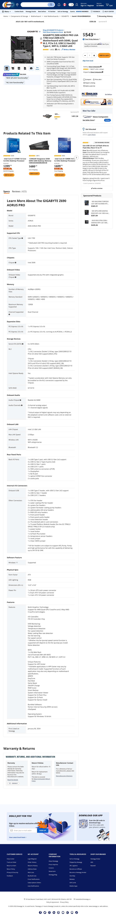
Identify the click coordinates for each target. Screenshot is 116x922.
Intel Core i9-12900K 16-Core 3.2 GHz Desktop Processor (65, 160)
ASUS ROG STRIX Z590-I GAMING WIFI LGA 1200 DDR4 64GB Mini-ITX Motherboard (99, 221)
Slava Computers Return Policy (41, 780)
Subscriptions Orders (34, 883)
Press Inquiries (53, 864)
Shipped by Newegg (76, 862)
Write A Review (97, 188)
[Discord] (72, 912)
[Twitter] (45, 912)
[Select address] (17, 4)
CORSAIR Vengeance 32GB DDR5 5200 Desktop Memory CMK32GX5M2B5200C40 (40, 161)
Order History (32, 862)
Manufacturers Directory (64, 776)
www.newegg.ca (94, 906)
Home (5, 16)
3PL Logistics (74, 866)
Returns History (32, 866)
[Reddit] (41, 43)
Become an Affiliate (76, 869)
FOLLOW (107, 120)
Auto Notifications (33, 886)
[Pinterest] (58, 912)
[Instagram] (49, 912)
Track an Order (11, 862)
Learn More (91, 135)
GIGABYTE (65, 16)
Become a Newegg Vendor (78, 872)
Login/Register (32, 859)
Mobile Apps (73, 886)
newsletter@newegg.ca (83, 899)
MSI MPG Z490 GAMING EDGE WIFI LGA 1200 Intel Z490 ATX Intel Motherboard (100, 212)
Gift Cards (73, 883)
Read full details (12, 780)
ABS (92, 862)
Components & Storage (19, 16)
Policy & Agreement (52, 902)
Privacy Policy (64, 902)
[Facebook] (40, 912)
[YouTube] (63, 912)
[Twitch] (67, 912)
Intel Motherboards (51, 16)
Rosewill (93, 866)
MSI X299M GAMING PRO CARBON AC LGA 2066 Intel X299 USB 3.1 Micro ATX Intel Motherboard (57, 114)
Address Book (32, 869)
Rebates (72, 879)
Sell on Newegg (74, 859)
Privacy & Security (12, 872)
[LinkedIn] (54, 912)
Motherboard (36, 16)
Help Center (10, 859)
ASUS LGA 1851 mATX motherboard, (30, 22)
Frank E (85, 183)
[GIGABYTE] (34, 31)
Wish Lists (31, 872)
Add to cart (104, 55)
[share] (41, 38)
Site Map (72, 876)
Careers (51, 868)
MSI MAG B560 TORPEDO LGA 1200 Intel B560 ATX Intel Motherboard (100, 202)
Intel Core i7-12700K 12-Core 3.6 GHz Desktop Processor (14, 160)
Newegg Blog (53, 875)
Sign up (42, 830)
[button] (17, 4)
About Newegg (53, 861)
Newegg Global (95, 859)
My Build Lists (32, 876)
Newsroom (52, 871)
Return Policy (11, 869)
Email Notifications (34, 879)
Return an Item (11, 866)
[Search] (51, 5)
